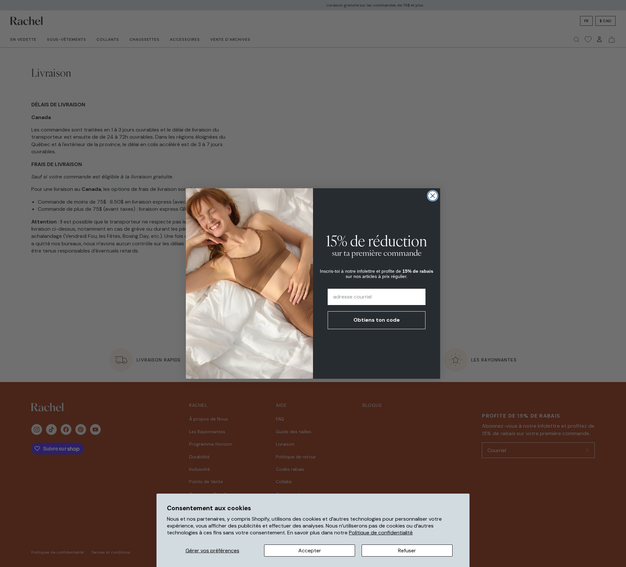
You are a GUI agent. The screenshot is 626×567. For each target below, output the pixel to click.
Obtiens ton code (376, 319)
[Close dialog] (433, 196)
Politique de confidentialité (381, 532)
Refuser (407, 550)
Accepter (309, 550)
